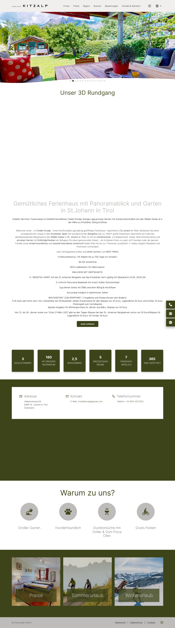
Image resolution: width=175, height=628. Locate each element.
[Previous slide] (12, 49)
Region (86, 6)
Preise (76, 6)
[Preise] (36, 581)
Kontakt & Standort (131, 6)
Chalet (66, 6)
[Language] (158, 6)
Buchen (97, 6)
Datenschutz (136, 622)
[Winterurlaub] (139, 581)
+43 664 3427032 (134, 401)
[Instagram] (149, 6)
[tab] (70, 81)
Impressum (120, 622)
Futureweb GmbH (22, 622)
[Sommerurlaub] (87, 581)
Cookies (151, 622)
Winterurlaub (139, 595)
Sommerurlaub (87, 595)
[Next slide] (162, 49)
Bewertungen (111, 6)
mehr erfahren (87, 324)
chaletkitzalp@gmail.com (90, 401)
